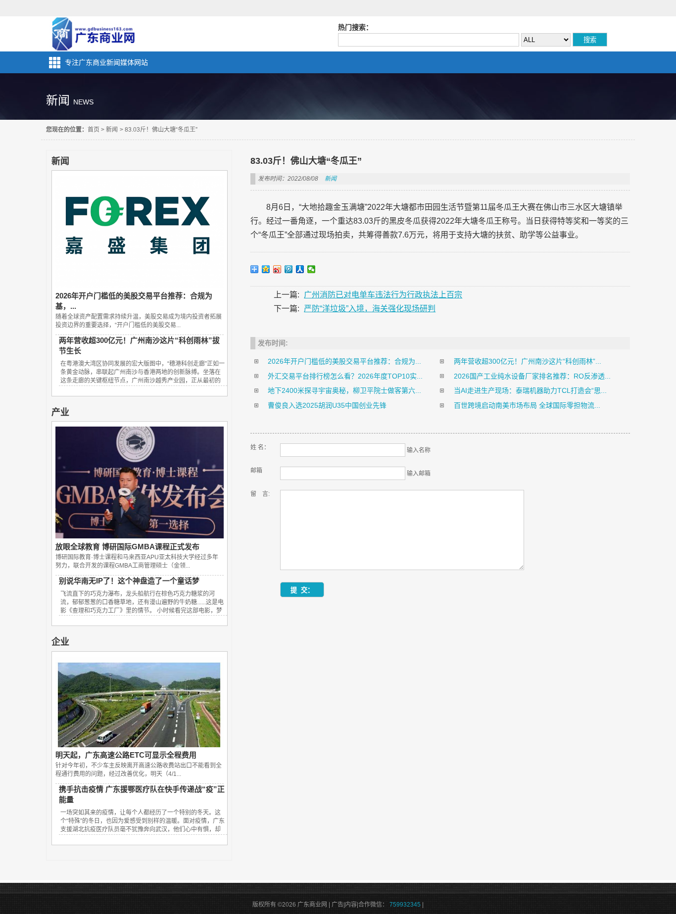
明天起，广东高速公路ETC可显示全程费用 (125, 755)
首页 (93, 129)
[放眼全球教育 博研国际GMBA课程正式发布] (139, 536)
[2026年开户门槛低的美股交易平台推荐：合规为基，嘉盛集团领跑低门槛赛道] (139, 285)
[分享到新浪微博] (277, 269)
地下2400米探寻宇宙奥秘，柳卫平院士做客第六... (344, 390)
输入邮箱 (419, 473)
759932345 (405, 904)
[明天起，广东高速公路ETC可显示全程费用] (139, 745)
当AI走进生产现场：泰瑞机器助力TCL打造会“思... (530, 390)
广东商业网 (93, 33)
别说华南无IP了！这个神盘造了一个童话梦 (129, 581)
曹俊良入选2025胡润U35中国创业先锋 (327, 405)
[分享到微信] (311, 269)
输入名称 (419, 450)
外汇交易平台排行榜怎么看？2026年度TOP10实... (345, 376)
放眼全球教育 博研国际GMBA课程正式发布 (127, 546)
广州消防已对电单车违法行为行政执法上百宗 (383, 294)
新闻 (112, 129)
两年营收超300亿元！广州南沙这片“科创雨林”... (527, 361)
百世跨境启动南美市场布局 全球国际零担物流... (527, 405)
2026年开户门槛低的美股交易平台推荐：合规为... (344, 361)
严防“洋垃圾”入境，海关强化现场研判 (369, 308)
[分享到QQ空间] (266, 269)
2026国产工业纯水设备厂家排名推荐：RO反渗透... (532, 376)
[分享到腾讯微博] (289, 269)
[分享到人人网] (300, 269)
